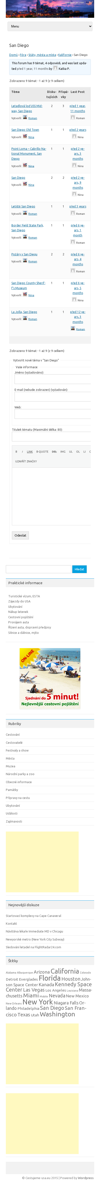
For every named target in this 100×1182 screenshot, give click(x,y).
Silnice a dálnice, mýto (23, 632)
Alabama (11, 972)
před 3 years (77, 206)
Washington (57, 1014)
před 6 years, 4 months (77, 259)
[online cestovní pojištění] (50, 710)
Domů (13, 54)
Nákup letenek (18, 611)
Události (11, 813)
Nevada (57, 995)
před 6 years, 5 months (77, 288)
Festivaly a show (17, 750)
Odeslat (20, 535)
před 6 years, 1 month (77, 230)
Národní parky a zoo (20, 774)
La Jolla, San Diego (24, 311)
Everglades (28, 979)
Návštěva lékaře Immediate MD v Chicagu (34, 931)
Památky (12, 789)
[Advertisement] (42, 862)
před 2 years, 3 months (77, 153)
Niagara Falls (66, 1002)
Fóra (23, 54)
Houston (70, 979)
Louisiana (72, 990)
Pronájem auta (18, 622)
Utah (35, 1015)
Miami (31, 995)
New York (37, 1002)
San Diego (18, 177)
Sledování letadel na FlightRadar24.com (33, 947)
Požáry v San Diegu (24, 254)
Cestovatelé (14, 742)
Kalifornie (65, 54)
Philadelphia (28, 1008)
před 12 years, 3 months (77, 316)
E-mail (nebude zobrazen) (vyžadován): (41, 389)
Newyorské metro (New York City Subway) (35, 939)
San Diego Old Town (25, 129)
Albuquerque (25, 972)
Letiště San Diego (23, 206)
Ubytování (15, 606)
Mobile (44, 996)
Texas (23, 1014)
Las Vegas (34, 990)
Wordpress (86, 1178)
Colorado (85, 972)
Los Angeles (55, 990)
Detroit (12, 979)
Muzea (10, 766)
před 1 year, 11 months (32, 68)
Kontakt (11, 923)
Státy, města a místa (42, 54)
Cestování (13, 734)
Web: (18, 407)
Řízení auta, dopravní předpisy (29, 627)
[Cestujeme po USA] (50, 16)
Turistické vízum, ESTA (24, 596)
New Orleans (14, 1003)
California (64, 971)
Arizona (42, 972)
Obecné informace (19, 782)
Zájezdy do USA (19, 601)
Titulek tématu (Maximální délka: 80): (37, 429)
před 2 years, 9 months (77, 182)
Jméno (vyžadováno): (29, 372)
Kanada (46, 984)
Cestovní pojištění (20, 617)
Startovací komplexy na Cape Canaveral (33, 915)
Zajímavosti (14, 821)
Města (10, 758)
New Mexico (77, 996)
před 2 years (77, 129)
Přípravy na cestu (18, 797)
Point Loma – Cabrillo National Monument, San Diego (28, 153)
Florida (50, 978)
